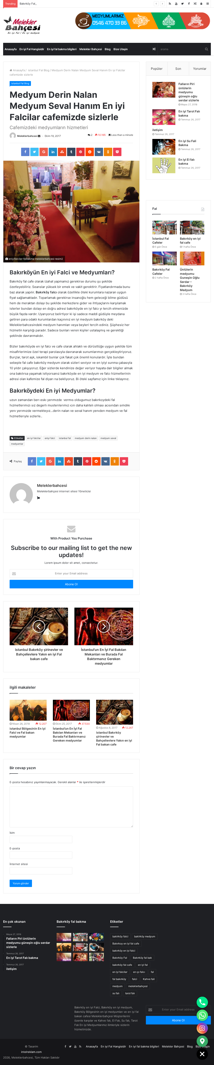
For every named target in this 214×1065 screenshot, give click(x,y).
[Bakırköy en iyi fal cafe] (192, 227)
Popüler (157, 69)
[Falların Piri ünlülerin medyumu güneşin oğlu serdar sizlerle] (163, 90)
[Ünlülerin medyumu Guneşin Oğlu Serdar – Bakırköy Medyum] (192, 258)
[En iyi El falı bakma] (163, 165)
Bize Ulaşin (120, 49)
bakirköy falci (120, 936)
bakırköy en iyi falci (123, 950)
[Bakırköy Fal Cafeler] (164, 258)
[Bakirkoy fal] (142, 20)
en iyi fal (143, 964)
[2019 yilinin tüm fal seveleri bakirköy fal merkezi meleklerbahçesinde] (80, 947)
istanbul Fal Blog (38, 70)
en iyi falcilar (34, 438)
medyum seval (108, 438)
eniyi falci (50, 438)
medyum (117, 986)
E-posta (15, 848)
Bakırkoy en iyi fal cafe (125, 943)
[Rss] (170, 3)
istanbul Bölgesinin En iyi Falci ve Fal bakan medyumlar (28, 732)
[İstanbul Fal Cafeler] (164, 227)
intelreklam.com (31, 1052)
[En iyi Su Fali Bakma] (163, 147)
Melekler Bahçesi (90, 49)
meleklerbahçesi (138, 986)
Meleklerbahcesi (27, 135)
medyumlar (17, 443)
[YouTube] (176, 3)
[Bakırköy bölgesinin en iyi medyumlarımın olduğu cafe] (96, 947)
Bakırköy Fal (27, 3)
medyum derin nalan (86, 438)
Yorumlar (199, 69)
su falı (115, 993)
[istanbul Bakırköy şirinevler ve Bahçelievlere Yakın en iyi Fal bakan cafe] (114, 712)
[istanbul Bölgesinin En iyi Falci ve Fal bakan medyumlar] (28, 710)
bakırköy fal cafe (122, 964)
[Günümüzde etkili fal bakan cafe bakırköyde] (96, 937)
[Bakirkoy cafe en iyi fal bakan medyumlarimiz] (96, 957)
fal (152, 971)
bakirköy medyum (144, 936)
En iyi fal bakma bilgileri (61, 49)
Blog (108, 49)
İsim (12, 832)
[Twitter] (182, 3)
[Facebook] (189, 3)
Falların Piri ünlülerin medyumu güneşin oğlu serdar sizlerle (188, 92)
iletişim (157, 130)
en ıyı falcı (139, 971)
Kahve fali (149, 979)
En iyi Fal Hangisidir (31, 49)
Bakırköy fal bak (142, 957)
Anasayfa (11, 49)
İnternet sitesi (19, 864)
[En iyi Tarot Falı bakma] (163, 117)
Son (178, 69)
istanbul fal (65, 438)
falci (134, 979)
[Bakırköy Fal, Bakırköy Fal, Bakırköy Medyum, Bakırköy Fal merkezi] (22, 25)
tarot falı (130, 993)
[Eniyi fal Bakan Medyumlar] (64, 957)
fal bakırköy (119, 979)
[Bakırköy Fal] (64, 937)
